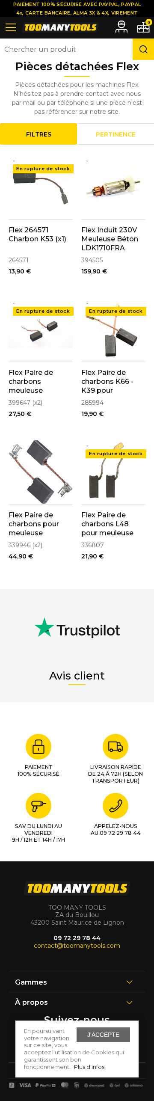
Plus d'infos (89, 1066)
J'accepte (103, 1034)
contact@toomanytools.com (77, 946)
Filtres (38, 134)
